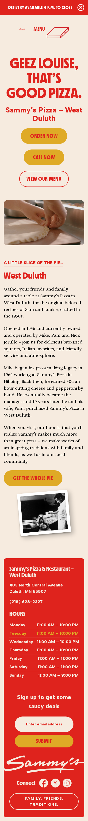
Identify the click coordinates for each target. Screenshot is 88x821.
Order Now (44, 136)
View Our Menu (44, 179)
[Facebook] (43, 783)
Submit (44, 741)
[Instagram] (67, 783)
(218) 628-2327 (26, 601)
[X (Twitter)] (55, 783)
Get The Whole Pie (33, 478)
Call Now (44, 157)
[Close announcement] (80, 7)
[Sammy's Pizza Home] (23, 29)
